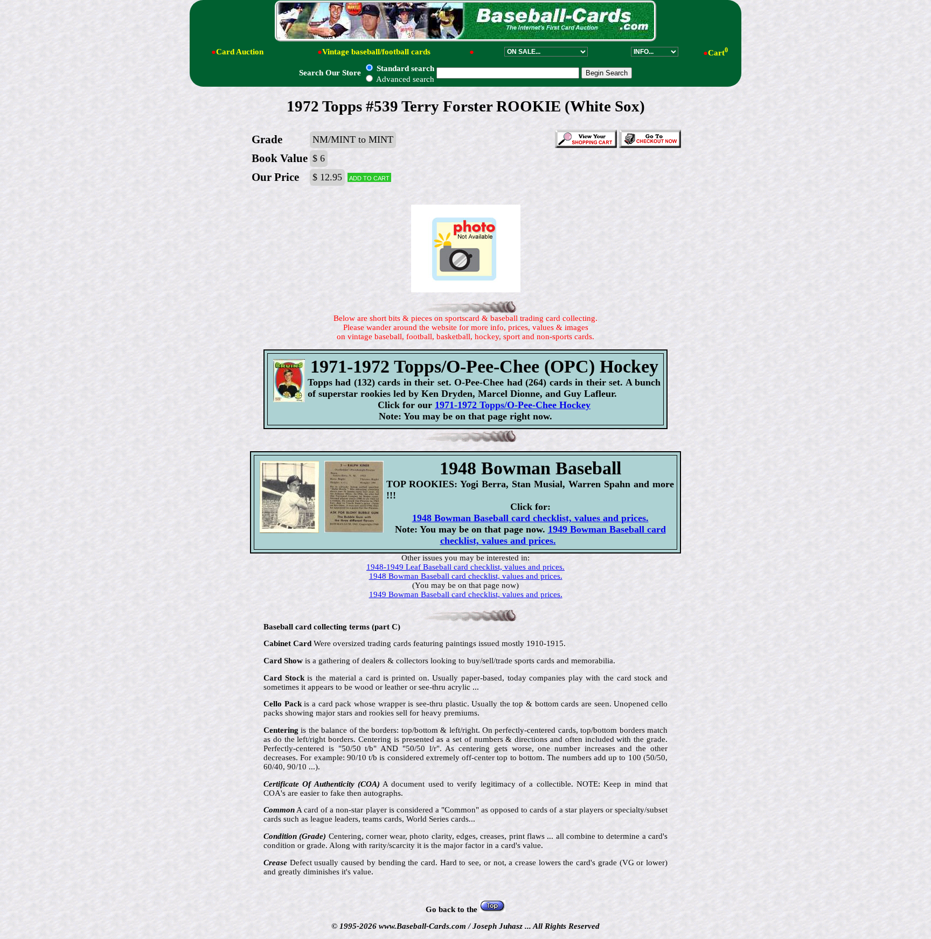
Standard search (404, 68)
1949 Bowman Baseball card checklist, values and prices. (553, 535)
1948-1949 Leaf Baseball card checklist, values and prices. (465, 567)
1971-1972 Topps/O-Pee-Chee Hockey (512, 405)
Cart (718, 52)
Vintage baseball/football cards (376, 51)
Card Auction (239, 51)
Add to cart (369, 177)
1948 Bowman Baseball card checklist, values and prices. (530, 518)
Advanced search (404, 79)
